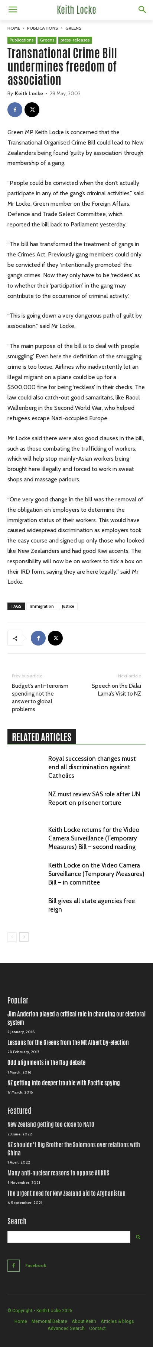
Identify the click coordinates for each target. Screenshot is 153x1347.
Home (13, 28)
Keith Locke (29, 93)
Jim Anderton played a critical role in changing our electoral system (76, 1018)
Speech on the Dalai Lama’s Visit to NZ (116, 690)
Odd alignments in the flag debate (46, 1062)
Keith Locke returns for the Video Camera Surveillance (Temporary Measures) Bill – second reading (93, 838)
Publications (42, 28)
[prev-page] (12, 937)
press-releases (75, 40)
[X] (32, 109)
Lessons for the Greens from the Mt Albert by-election (68, 1042)
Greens (73, 28)
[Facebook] (14, 109)
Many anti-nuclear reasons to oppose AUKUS (58, 1173)
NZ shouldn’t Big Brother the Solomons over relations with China (73, 1149)
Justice (68, 606)
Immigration (42, 606)
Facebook (35, 1265)
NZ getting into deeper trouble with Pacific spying (63, 1083)
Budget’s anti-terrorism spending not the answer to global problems (40, 698)
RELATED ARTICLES (41, 737)
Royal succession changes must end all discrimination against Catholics (92, 767)
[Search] (138, 1237)
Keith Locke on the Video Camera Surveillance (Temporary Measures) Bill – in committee (96, 874)
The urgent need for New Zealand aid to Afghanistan (66, 1193)
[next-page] (24, 937)
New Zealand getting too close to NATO (50, 1124)
